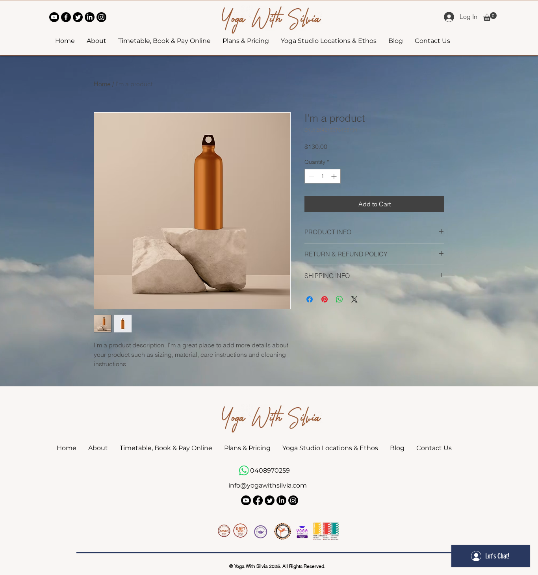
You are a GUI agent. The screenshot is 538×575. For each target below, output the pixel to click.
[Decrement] (310, 176)
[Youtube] (54, 17)
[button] (490, 16)
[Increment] (334, 176)
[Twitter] (78, 17)
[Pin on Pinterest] (324, 299)
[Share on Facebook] (309, 299)
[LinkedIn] (90, 17)
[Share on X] (354, 299)
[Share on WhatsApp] (339, 299)
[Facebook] (66, 17)
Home (102, 84)
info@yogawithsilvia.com (267, 485)
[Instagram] (101, 17)
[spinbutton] (322, 176)
